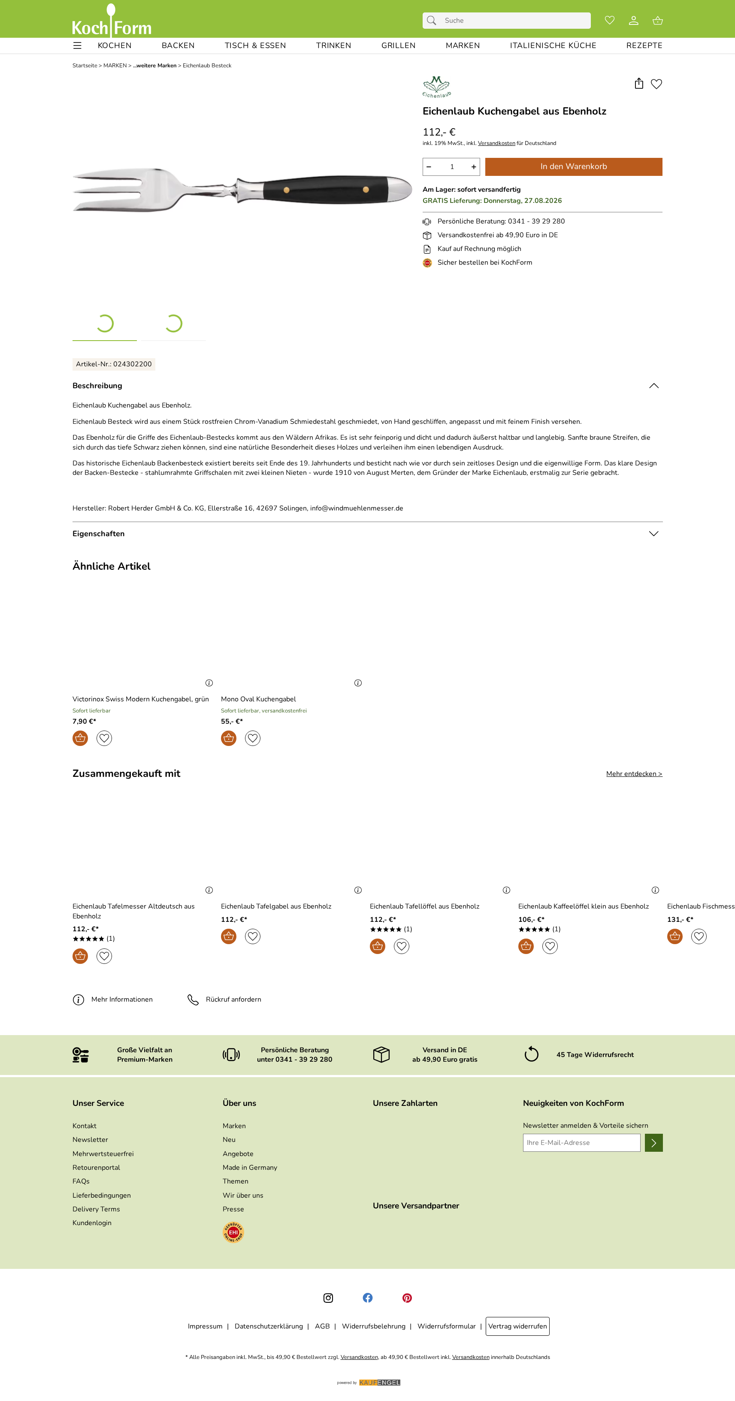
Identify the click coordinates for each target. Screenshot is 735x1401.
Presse (233, 1209)
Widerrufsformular (446, 1326)
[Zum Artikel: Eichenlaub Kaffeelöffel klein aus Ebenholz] (590, 848)
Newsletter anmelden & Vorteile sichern (585, 1125)
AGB (322, 1326)
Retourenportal (96, 1167)
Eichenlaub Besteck (207, 65)
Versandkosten (496, 143)
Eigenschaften (99, 533)
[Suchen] (434, 20)
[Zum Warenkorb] (658, 20)
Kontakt (85, 1126)
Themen (235, 1181)
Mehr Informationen (122, 999)
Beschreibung (97, 385)
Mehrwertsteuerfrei (103, 1154)
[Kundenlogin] (634, 20)
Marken (234, 1126)
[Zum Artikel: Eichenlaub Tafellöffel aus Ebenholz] (442, 848)
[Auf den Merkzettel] (656, 83)
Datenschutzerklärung (269, 1326)
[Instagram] (328, 1298)
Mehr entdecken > (634, 774)
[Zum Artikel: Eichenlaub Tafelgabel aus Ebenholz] (293, 848)
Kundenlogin (92, 1223)
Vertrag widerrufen (517, 1326)
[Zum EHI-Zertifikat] (429, 263)
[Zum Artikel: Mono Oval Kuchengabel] (293, 640)
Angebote (238, 1154)
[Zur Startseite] (112, 20)
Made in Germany (250, 1167)
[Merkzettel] (610, 20)
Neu (229, 1139)
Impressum (205, 1326)
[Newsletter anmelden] (653, 1143)
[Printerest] (407, 1298)
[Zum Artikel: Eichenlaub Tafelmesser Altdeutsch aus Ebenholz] (145, 848)
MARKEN (115, 65)
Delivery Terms (96, 1209)
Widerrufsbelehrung (373, 1326)
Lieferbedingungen (102, 1195)
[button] (639, 83)
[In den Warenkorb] (80, 738)
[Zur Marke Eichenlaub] (437, 87)
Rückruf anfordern (233, 999)
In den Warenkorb (574, 166)
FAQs (81, 1181)
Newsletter (90, 1139)
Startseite (85, 65)
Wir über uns (243, 1195)
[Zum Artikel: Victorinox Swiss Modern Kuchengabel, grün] (145, 640)
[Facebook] (367, 1298)
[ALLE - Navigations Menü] (77, 45)
